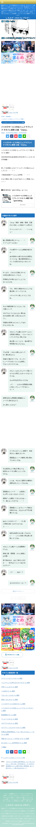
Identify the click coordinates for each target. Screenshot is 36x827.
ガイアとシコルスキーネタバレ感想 (13, 727)
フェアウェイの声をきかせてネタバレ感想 (15, 683)
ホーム (5, 793)
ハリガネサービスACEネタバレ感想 (13, 704)
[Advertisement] (18, 83)
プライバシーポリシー (15, 799)
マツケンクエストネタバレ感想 (11, 678)
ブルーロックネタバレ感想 (10, 695)
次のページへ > (18, 591)
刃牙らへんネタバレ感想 (9, 687)
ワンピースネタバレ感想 (9, 719)
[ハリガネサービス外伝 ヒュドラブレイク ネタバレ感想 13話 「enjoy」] (20, 136)
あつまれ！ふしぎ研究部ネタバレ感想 (14, 743)
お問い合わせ (29, 800)
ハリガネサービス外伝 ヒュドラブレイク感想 (14, 757)
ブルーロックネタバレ (13, 795)
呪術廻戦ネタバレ (13, 793)
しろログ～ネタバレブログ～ (18, 18)
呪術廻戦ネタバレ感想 (8, 715)
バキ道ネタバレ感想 (8, 691)
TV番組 (3, 747)
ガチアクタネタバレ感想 (9, 723)
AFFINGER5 (21, 824)
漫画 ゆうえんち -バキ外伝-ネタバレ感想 (15, 739)
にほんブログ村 (13, 112)
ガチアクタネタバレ (25, 795)
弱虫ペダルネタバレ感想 (9, 700)
